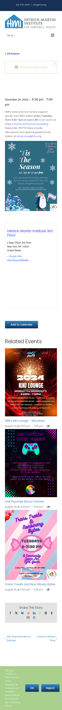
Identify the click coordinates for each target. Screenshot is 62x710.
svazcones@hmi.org (29, 136)
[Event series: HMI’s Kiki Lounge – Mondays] (48, 426)
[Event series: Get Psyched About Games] (48, 507)
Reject (50, 688)
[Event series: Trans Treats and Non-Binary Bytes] (48, 590)
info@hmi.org (39, 4)
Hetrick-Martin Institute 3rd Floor (30, 233)
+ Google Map (14, 256)
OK (32, 688)
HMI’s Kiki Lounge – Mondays (25, 421)
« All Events (12, 53)
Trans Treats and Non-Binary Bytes (30, 584)
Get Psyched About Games (24, 501)
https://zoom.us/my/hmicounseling (26, 124)
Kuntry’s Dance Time (46, 638)
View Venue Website (17, 260)
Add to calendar (21, 324)
